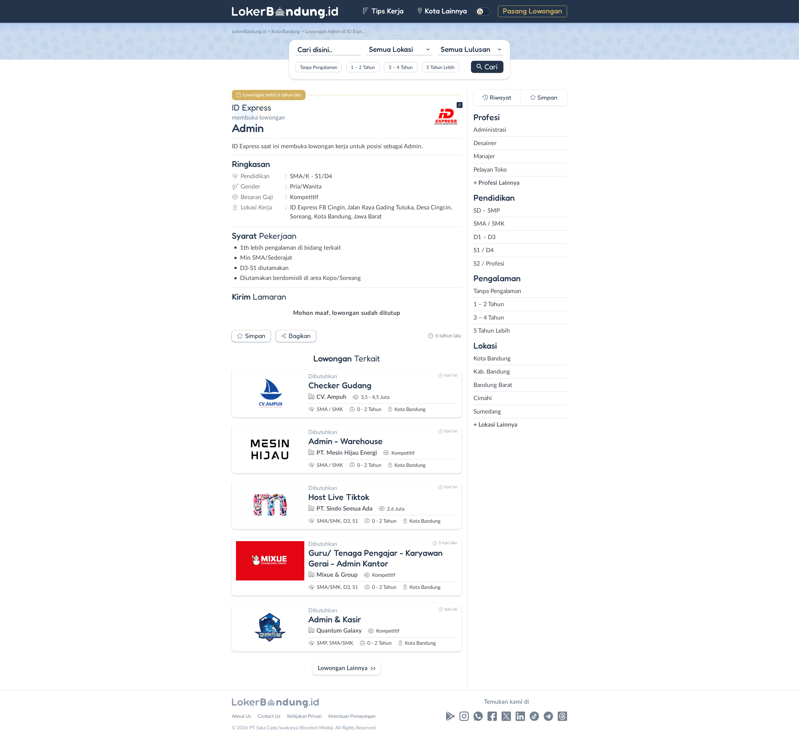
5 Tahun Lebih (440, 67)
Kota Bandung (492, 359)
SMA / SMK (489, 224)
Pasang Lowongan (532, 11)
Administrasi (489, 130)
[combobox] (399, 50)
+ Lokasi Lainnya (495, 425)
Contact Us (269, 716)
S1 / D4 (483, 250)
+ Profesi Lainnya (496, 183)
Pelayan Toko (490, 170)
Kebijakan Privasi (304, 716)
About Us (241, 716)
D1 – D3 (484, 237)
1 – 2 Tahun (363, 67)
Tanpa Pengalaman (318, 67)
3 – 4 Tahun (401, 67)
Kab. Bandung (491, 372)
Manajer (484, 156)
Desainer (485, 143)
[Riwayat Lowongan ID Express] (446, 128)
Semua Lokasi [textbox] (391, 49)
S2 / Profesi (488, 264)
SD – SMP (486, 211)
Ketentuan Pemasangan (351, 716)
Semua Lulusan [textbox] (465, 49)
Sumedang (487, 412)
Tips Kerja (387, 11)
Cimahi (482, 398)
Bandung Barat (492, 385)
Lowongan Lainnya (343, 668)
